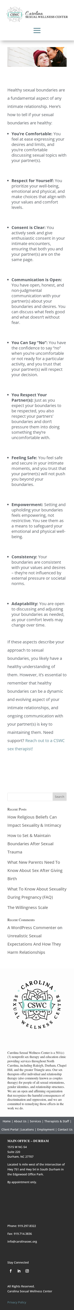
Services (35, 1121)
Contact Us (65, 1129)
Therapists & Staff (56, 1121)
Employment (45, 1129)
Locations (27, 1129)
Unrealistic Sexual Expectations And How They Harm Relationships (34, 944)
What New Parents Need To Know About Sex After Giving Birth (34, 870)
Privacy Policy (16, 1302)
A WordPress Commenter (31, 927)
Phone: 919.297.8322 (21, 1226)
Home (7, 1121)
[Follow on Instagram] (27, 1271)
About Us (20, 1121)
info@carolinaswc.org (22, 1241)
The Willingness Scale (27, 907)
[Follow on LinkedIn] (19, 1271)
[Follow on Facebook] (10, 1271)
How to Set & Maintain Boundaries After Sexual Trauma (30, 844)
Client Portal (9, 1129)
